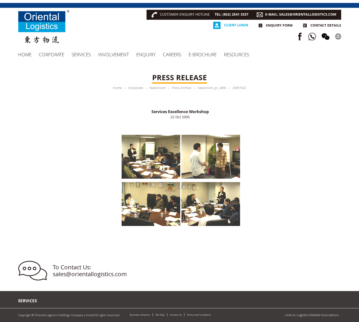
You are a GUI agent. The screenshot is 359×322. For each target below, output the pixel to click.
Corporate (51, 54)
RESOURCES (236, 54)
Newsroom (157, 88)
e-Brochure (203, 54)
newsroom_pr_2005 (212, 88)
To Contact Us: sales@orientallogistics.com (90, 270)
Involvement (113, 54)
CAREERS (172, 54)
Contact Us (176, 314)
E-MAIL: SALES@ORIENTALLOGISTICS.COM (300, 14)
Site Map (160, 314)
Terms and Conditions (199, 314)
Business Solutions (140, 314)
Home (25, 54)
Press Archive (181, 88)
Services (81, 54)
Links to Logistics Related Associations (312, 315)
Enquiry (146, 54)
